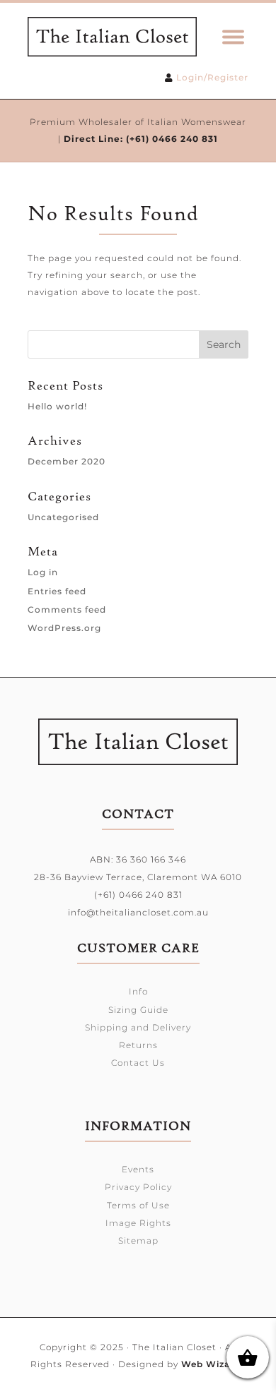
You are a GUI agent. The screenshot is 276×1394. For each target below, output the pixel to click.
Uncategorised (63, 517)
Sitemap (138, 1240)
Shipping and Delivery (138, 1027)
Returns (138, 1045)
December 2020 (66, 461)
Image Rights (138, 1223)
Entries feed (57, 591)
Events (138, 1169)
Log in (43, 572)
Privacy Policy (138, 1187)
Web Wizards (213, 1364)
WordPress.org (64, 628)
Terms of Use (138, 1205)
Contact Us (138, 1062)
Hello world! (57, 406)
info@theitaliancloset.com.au (138, 912)
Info (138, 991)
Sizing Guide (138, 1009)
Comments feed (67, 609)
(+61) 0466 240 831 (172, 138)
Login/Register (212, 77)
